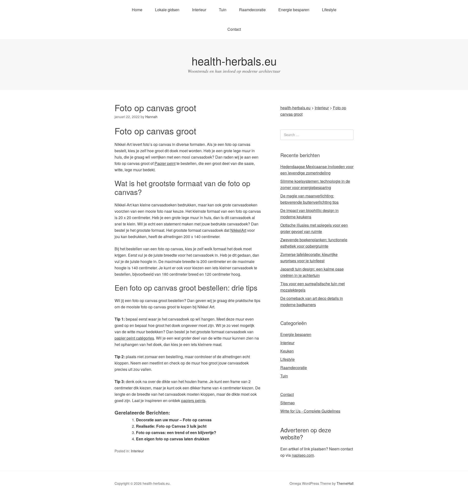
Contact (234, 29)
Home (137, 9)
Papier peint (165, 163)
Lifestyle (329, 9)
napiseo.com (303, 455)
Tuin (222, 9)
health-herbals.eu (234, 61)
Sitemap (287, 402)
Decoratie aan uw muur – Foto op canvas (174, 420)
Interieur (199, 9)
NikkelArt (238, 230)
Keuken (287, 351)
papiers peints (193, 400)
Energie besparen (293, 9)
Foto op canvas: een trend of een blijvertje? (176, 432)
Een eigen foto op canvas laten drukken (172, 439)
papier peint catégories (134, 338)
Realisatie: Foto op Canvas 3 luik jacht (171, 426)
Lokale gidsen (167, 9)
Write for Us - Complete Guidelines (310, 411)
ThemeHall (345, 483)
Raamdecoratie (252, 9)
